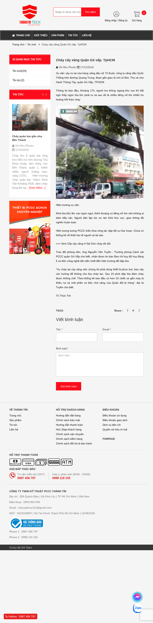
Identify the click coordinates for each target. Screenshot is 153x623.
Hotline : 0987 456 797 (22, 616)
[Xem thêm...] (36, 187)
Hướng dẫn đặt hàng (68, 415)
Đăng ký (123, 20)
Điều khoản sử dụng (115, 415)
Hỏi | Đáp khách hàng (69, 429)
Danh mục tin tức (28, 59)
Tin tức (13, 424)
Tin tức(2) (18, 80)
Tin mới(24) (19, 70)
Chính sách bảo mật (68, 420)
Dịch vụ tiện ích (112, 424)
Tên (59, 329)
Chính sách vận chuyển (70, 434)
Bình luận (62, 348)
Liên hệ (13, 429)
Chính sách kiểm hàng (69, 438)
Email (107, 329)
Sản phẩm (15, 420)
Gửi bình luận (69, 386)
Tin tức (18, 94)
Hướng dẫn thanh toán (69, 424)
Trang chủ (18, 44)
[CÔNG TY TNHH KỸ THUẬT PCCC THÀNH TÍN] (30, 14)
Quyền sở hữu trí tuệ (115, 429)
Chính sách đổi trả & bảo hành (74, 443)
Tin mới (31, 44)
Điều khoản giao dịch (115, 420)
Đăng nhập (110, 20)
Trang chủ (15, 415)
